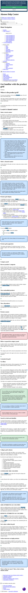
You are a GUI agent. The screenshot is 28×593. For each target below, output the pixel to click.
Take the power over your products (10, 79)
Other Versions (6, 31)
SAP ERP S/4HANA (10, 60)
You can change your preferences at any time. (14, 5)
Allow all (14, 7)
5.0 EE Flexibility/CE (10, 36)
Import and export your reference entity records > (13, 575)
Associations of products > (8, 579)
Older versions (9, 41)
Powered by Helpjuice (13, 591)
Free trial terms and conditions (9, 586)
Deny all (14, 9)
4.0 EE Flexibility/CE (10, 37)
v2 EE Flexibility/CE (10, 40)
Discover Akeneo (6, 71)
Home (4, 73)
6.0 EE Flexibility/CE (10, 35)
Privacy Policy (23, 3)
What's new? (5, 69)
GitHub (7, 65)
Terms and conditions (7, 585)
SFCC (7, 58)
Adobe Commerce (9, 55)
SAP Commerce (9, 56)
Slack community (9, 68)
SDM (7, 48)
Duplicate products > (7, 577)
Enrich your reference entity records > (11, 578)
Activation (8, 49)
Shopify (7, 54)
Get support (12, 71)
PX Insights (8, 51)
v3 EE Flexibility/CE (10, 39)
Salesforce (8, 57)
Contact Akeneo (6, 589)
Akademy (8, 63)
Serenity (5, 30)
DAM (7, 47)
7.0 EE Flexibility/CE (7, 42)
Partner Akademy (9, 64)
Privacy (4, 588)
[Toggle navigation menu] (1, 71)
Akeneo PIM (5, 75)
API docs (5, 61)
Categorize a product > (8, 576)
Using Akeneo (6, 78)
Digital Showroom (9, 50)
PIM (7, 45)
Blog (7, 67)
